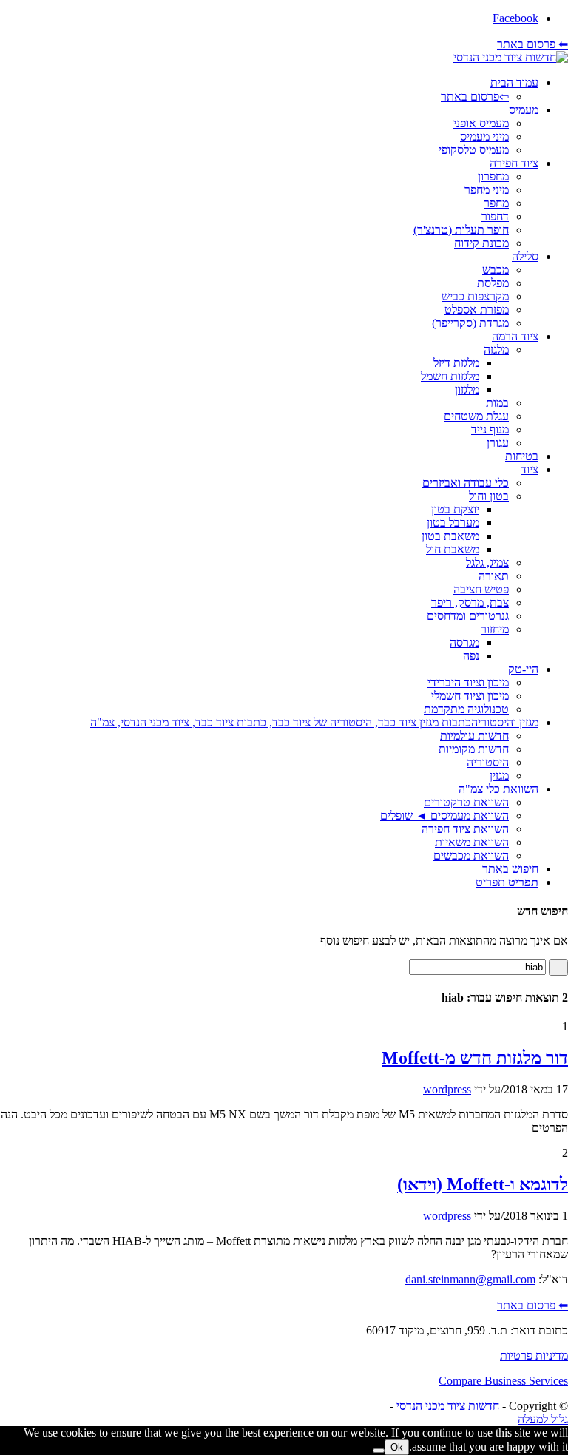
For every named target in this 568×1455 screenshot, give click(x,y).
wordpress (447, 1089)
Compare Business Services (503, 1380)
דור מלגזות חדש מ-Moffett (475, 1057)
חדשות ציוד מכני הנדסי (447, 1406)
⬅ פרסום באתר (532, 44)
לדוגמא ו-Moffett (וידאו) (482, 1184)
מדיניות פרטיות (534, 1355)
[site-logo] (510, 57)
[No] (379, 1450)
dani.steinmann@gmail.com (470, 1279)
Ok (396, 1447)
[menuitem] (269, 90)
